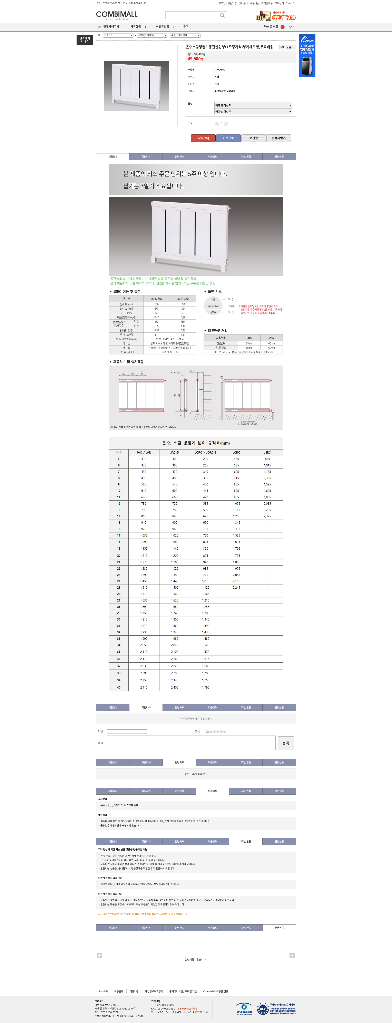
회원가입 (232, 3)
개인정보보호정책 (154, 991)
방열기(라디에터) (146, 35)
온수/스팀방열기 (179, 35)
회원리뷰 (146, 156)
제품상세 (112, 156)
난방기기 (108, 35)
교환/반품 (246, 156)
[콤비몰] (126, 25)
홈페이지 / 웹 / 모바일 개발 (183, 991)
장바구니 (243, 3)
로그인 (222, 3)
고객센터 (279, 3)
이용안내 (118, 991)
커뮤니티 (290, 3)
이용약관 (134, 991)
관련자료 (179, 156)
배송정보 (212, 156)
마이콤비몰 (267, 3)
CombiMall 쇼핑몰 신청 (215, 991)
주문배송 (254, 3)
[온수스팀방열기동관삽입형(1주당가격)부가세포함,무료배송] (137, 126)
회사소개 (103, 991)
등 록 (285, 743)
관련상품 (279, 156)
